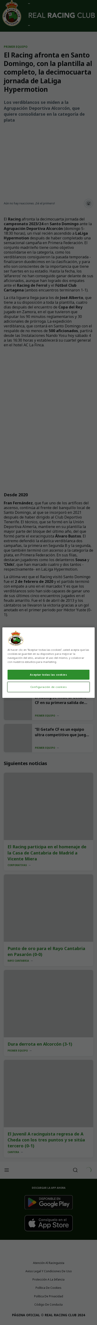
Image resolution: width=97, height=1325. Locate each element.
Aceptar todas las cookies (48, 674)
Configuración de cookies (48, 687)
